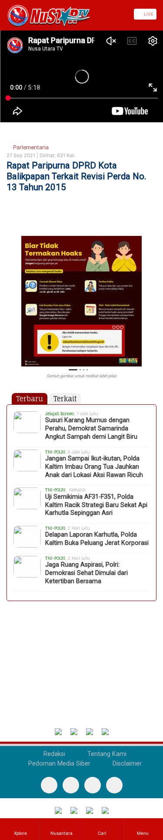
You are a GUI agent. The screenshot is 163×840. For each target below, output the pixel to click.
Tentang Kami (106, 754)
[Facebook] (49, 785)
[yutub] (71, 785)
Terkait (65, 398)
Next (152, 296)
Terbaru (29, 398)
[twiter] (92, 785)
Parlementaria (30, 147)
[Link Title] (3, 14)
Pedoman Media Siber (58, 763)
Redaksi (53, 754)
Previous (11, 296)
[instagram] (114, 785)
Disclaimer (126, 763)
